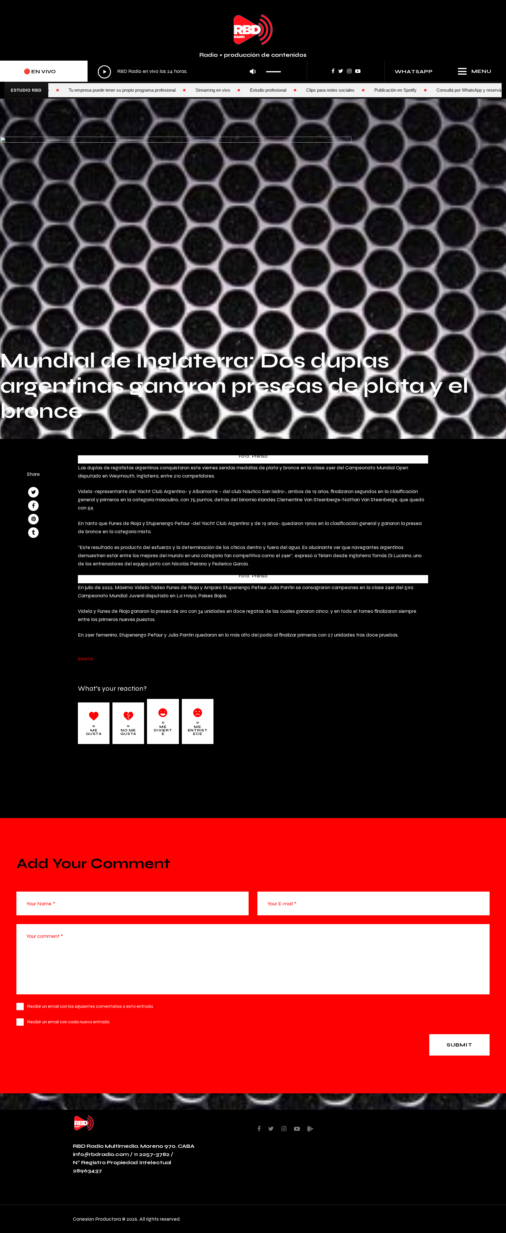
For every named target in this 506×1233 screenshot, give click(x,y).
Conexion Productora (97, 1219)
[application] (191, 71)
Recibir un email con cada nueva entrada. (68, 1022)
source (85, 658)
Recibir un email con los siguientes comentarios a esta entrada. (90, 1006)
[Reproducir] (104, 71)
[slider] (275, 69)
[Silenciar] (252, 71)
